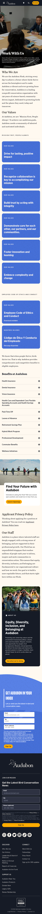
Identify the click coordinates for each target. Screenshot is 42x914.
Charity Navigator (21, 901)
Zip (6, 719)
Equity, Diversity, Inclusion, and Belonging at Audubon (17, 627)
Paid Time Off (7, 412)
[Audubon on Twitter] (14, 835)
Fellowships (26, 852)
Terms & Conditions (21, 741)
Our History (6, 852)
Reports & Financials (9, 866)
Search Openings (14, 502)
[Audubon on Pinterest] (30, 835)
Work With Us (27, 849)
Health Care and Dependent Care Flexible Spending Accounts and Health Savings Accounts (18, 402)
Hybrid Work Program (11, 431)
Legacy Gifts (6, 889)
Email (6, 713)
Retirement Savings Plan (12, 425)
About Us (12, 615)
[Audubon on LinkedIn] (19, 835)
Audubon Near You (8, 879)
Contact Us (26, 859)
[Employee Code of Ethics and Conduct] (21, 312)
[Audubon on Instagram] (4, 835)
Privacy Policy (9, 741)
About (4, 48)
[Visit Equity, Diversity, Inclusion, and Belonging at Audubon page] (21, 598)
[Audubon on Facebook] (9, 835)
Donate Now (6, 885)
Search (28, 2)
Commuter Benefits (10, 444)
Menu (4, 3)
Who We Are (6, 849)
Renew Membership (9, 892)
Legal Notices (11, 911)
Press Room (26, 856)
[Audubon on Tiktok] (24, 835)
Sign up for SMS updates (30, 862)
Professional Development (12, 438)
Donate (35, 3)
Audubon (11, 3)
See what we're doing (15, 661)
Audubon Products (8, 882)
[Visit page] (20, 472)
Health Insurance (8, 381)
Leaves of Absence (9, 418)
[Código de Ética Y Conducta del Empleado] (21, 337)
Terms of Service (18, 732)
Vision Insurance (8, 394)
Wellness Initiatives (9, 451)
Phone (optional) (9, 725)
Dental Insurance (8, 387)
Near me (24, 3)
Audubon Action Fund (10, 869)
